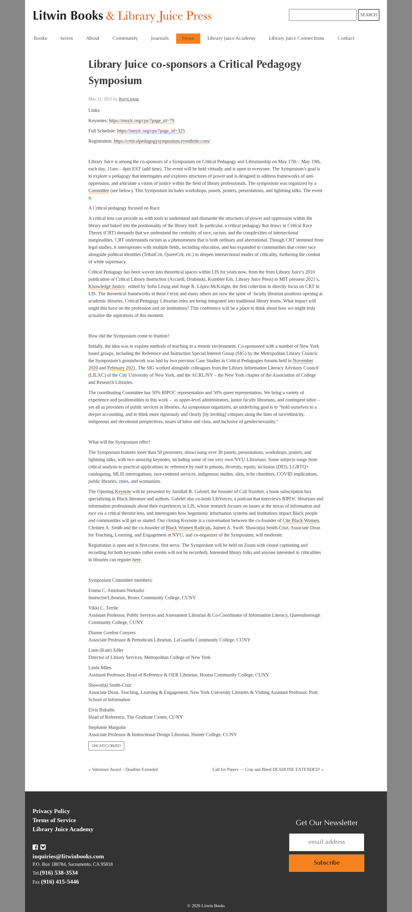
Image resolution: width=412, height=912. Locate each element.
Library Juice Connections (296, 38)
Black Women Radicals (188, 527)
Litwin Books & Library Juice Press (124, 16)
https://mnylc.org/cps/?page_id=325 (151, 130)
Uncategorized (106, 746)
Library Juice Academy (232, 38)
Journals (160, 38)
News (188, 38)
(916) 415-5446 (60, 881)
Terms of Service (54, 820)
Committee (98, 190)
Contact (346, 38)
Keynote (123, 491)
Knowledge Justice (106, 286)
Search (368, 15)
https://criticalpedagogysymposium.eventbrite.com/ (162, 141)
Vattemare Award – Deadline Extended (125, 769)
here (136, 559)
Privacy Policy (51, 811)
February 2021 (121, 367)
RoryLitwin (129, 99)
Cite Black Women (301, 520)
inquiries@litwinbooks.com (68, 856)
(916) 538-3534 (59, 872)
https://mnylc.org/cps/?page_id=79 (141, 120)
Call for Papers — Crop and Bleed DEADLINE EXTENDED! (266, 769)
